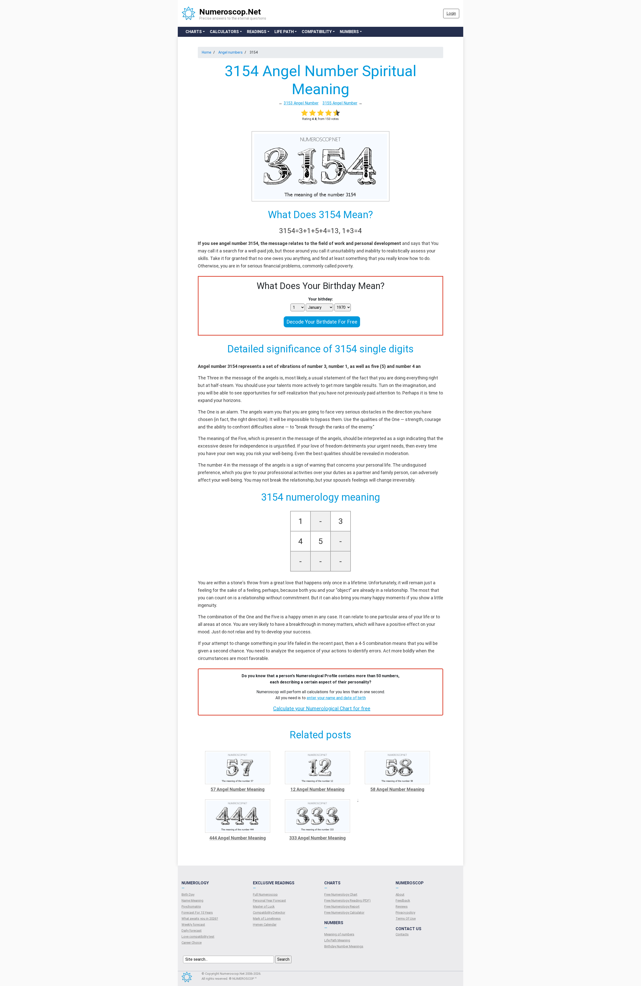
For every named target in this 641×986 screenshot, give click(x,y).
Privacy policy (405, 912)
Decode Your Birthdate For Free (321, 322)
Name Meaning (192, 900)
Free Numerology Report (342, 906)
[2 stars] (312, 113)
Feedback (403, 900)
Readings (256, 31)
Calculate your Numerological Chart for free (321, 709)
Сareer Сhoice (192, 942)
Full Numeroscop (265, 894)
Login (451, 13)
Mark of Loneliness (267, 918)
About (400, 894)
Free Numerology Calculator (344, 912)
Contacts (402, 934)
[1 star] (304, 113)
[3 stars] (320, 113)
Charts (194, 31)
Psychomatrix (191, 906)
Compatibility (317, 31)
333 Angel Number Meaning (317, 837)
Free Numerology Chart (340, 894)
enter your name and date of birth (336, 697)
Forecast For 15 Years (197, 912)
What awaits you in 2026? (200, 918)
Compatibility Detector (269, 912)
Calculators (224, 31)
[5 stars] (337, 113)
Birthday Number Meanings (343, 946)
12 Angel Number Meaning (317, 789)
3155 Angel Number (340, 103)
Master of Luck (264, 906)
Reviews (402, 906)
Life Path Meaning (337, 940)
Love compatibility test (198, 936)
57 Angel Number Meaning (238, 789)
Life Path (284, 31)
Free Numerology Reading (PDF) (347, 900)
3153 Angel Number (301, 103)
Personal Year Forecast (269, 900)
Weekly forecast (193, 924)
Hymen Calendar (264, 924)
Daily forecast (192, 930)
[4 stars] (329, 113)
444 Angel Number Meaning (237, 837)
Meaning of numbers (339, 934)
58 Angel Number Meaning (397, 789)
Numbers (349, 31)
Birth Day (188, 894)
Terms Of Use (406, 918)
